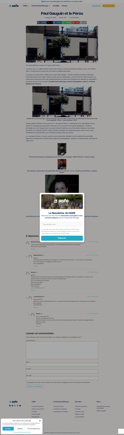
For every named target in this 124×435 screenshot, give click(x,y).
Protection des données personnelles (22, 432)
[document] (62, 217)
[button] (40, 421)
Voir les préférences (33, 428)
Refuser (20, 428)
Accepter (8, 428)
